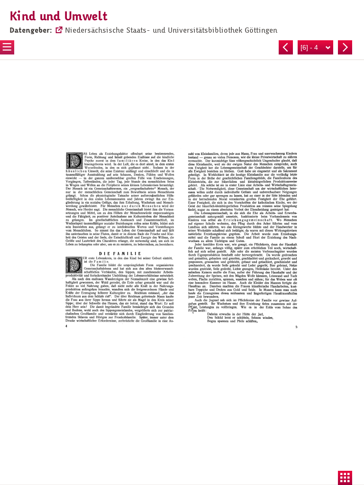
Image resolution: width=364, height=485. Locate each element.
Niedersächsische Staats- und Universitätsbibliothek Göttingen (171, 30)
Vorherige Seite (286, 47)
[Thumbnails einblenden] (345, 478)
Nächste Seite (345, 47)
